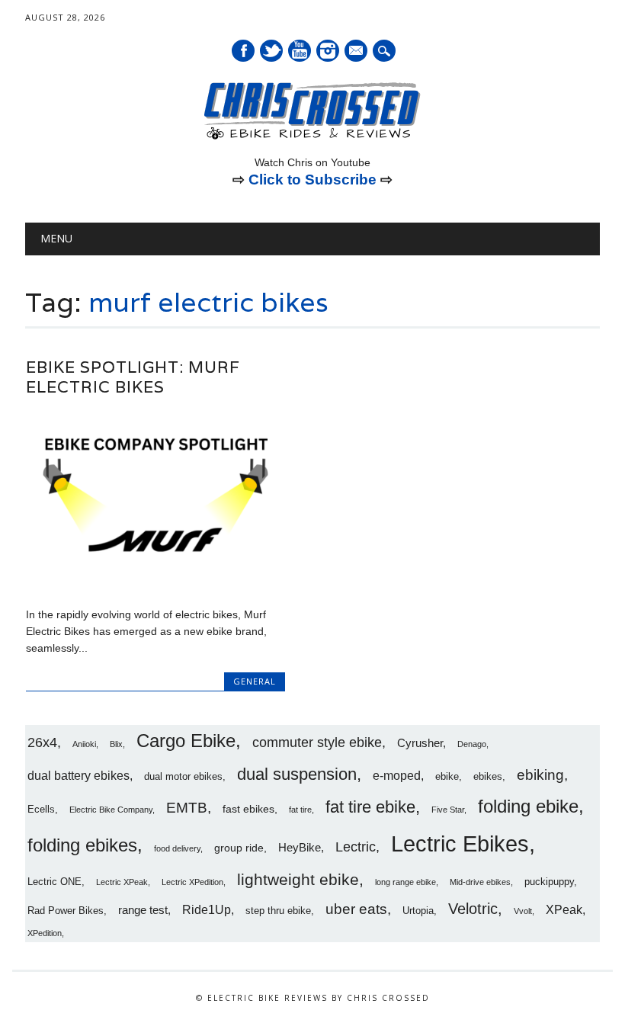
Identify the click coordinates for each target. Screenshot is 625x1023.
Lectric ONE (54, 882)
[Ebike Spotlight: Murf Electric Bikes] (155, 582)
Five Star (447, 809)
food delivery (177, 848)
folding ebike (528, 806)
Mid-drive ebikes (480, 882)
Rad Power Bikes (65, 911)
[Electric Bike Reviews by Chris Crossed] (312, 138)
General (254, 681)
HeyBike (299, 847)
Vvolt (523, 911)
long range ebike (405, 882)
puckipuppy (549, 882)
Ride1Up (206, 909)
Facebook (243, 51)
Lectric (355, 847)
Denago (471, 744)
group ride (239, 848)
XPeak (564, 909)
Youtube (299, 51)
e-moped (397, 775)
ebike (447, 776)
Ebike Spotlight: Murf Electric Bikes (133, 377)
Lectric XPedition (192, 882)
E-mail (356, 52)
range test (143, 909)
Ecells (41, 809)
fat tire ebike (370, 806)
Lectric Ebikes (460, 843)
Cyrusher (420, 742)
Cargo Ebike (186, 741)
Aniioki (84, 744)
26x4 (42, 742)
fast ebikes (248, 809)
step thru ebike (278, 911)
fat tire (300, 809)
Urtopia (418, 911)
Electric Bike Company (110, 809)
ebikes (487, 776)
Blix (116, 744)
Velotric (473, 908)
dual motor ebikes (183, 776)
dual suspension (297, 774)
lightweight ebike (298, 879)
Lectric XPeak (122, 882)
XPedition (44, 933)
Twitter (271, 51)
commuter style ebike (317, 742)
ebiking (540, 774)
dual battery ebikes (78, 775)
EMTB (186, 808)
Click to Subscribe (312, 180)
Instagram (327, 51)
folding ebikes (82, 845)
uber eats (356, 909)
